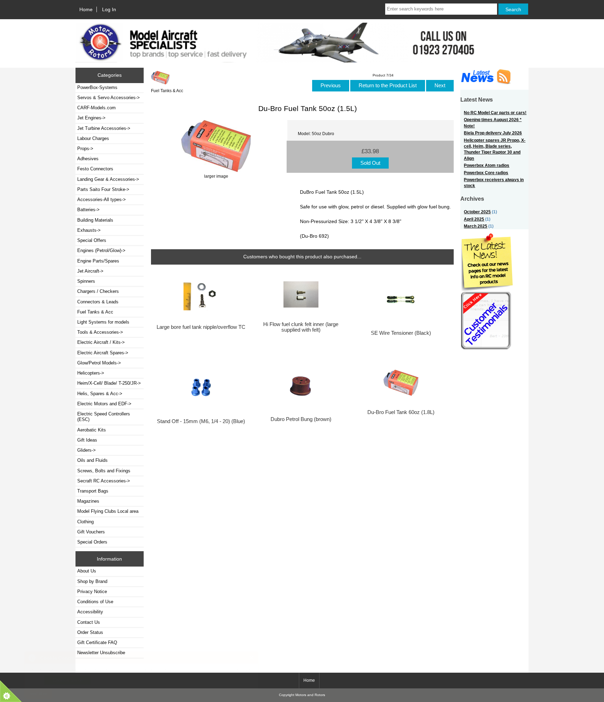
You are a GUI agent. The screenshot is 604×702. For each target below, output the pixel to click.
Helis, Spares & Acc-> (99, 393)
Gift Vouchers (91, 531)
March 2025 (475, 226)
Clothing (85, 521)
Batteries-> (88, 209)
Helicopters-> (90, 373)
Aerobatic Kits (91, 430)
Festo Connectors (95, 168)
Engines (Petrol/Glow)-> (101, 250)
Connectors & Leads (97, 301)
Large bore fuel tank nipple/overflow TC (201, 327)
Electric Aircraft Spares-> (102, 352)
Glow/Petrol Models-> (99, 362)
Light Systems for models (103, 322)
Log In (109, 9)
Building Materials (95, 220)
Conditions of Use (95, 601)
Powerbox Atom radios (486, 165)
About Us (86, 571)
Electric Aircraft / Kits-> (101, 342)
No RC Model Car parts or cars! (495, 112)
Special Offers (91, 240)
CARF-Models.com (96, 107)
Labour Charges (93, 138)
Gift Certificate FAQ (97, 642)
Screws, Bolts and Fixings (103, 470)
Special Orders (92, 542)
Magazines (88, 501)
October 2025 (477, 211)
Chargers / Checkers (98, 291)
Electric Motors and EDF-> (104, 403)
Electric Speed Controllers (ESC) (103, 416)
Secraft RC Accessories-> (103, 480)
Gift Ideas (87, 440)
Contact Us (88, 622)
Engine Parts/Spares (98, 261)
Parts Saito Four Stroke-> (103, 189)
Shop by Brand (92, 581)
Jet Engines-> (91, 117)
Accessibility (90, 611)
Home (86, 9)
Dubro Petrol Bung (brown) (301, 419)
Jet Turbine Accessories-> (103, 128)
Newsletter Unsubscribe (101, 652)
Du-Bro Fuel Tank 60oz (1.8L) (400, 412)
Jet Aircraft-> (90, 271)
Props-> (85, 148)
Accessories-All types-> (101, 199)
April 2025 (474, 219)
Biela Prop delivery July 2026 (493, 133)
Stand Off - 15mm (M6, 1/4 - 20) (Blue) (201, 421)
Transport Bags (92, 491)
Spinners (86, 281)
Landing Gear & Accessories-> (108, 179)
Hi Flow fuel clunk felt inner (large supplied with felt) (300, 327)
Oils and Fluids (92, 460)
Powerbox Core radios (486, 172)
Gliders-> (86, 450)
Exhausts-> (89, 230)
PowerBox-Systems (97, 87)
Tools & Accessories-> (100, 332)
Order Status (90, 632)
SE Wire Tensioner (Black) (401, 333)
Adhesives (88, 158)
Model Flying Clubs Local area (107, 511)
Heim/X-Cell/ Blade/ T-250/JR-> (109, 383)
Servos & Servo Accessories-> (108, 97)
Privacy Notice (92, 591)
